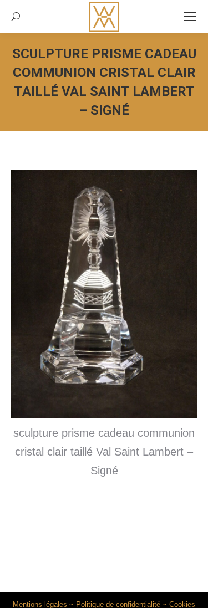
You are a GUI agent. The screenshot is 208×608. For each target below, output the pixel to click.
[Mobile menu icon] (189, 16)
